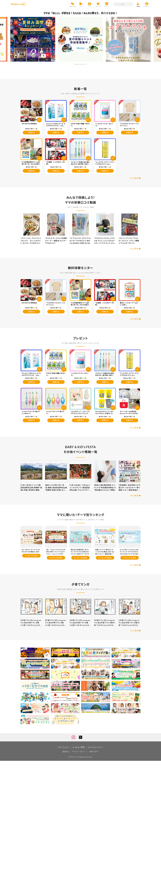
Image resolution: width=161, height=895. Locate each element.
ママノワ (73, 757)
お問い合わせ (93, 751)
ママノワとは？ (63, 747)
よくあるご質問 (79, 747)
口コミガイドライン (95, 747)
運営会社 (66, 751)
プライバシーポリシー (79, 751)
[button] (75, 64)
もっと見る (134, 178)
